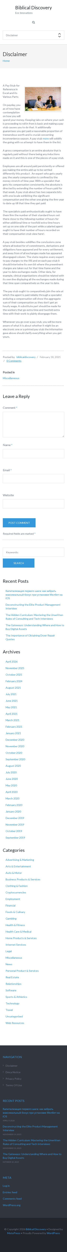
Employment (13, 898)
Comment (9, 407)
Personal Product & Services (22, 970)
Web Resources (15, 1022)
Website (8, 495)
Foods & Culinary (15, 912)
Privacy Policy (13, 1078)
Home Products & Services (21, 938)
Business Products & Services (23, 879)
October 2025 (14, 674)
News (9, 964)
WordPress (53, 1233)
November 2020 (15, 746)
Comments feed (12, 1198)
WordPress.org (11, 1205)
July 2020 (11, 772)
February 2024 (14, 681)
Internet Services (16, 944)
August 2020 (13, 765)
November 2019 (15, 824)
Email (6, 470)
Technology (12, 1003)
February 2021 (14, 726)
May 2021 (11, 707)
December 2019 (15, 818)
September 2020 (15, 759)
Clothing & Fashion (17, 885)
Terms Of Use (14, 1085)
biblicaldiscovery (26, 357)
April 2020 (11, 791)
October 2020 (14, 752)
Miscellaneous (11, 378)
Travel (9, 1009)
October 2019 (14, 831)
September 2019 (15, 837)
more (46, 138)
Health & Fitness (15, 925)
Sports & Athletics (16, 996)
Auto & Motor (14, 872)
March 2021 (12, 720)
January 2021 (13, 733)
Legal (9, 951)
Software (11, 990)
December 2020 (15, 739)
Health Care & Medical (18, 931)
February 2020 (14, 805)
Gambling (11, 918)
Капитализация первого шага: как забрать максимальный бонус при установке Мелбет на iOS (34, 594)
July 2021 (11, 694)
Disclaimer (11, 1065)
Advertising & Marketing (20, 859)
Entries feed (10, 1192)
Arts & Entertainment (18, 866)
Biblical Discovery (36, 1229)
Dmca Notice (13, 1072)
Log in (6, 1185)
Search (19, 563)
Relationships (13, 983)
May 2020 (11, 785)
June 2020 (12, 778)
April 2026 (11, 661)
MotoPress (13, 1233)
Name (7, 445)
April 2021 (11, 713)
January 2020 (13, 811)
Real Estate (12, 977)
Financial (10, 905)
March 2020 (12, 798)
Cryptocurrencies (16, 892)
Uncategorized (14, 1016)
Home (6, 60)
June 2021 (12, 700)
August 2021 (13, 687)
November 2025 (15, 668)
